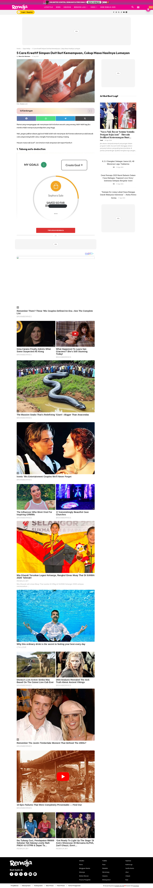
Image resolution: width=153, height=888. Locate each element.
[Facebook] (113, 12)
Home (19, 49)
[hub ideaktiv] (138, 6)
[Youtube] (124, 12)
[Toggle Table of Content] (88, 111)
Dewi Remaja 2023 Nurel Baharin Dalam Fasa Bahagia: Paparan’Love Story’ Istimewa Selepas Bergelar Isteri (118, 178)
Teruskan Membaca (56, 230)
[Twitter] (118, 12)
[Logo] (20, 7)
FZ (114, 167)
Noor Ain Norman (24, 56)
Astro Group (136, 885)
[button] (132, 7)
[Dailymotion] (126, 12)
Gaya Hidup (26, 49)
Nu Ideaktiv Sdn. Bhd (119, 885)
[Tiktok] (121, 12)
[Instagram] (116, 12)
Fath (101, 140)
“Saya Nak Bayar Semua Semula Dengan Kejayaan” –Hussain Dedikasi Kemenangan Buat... (117, 134)
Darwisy (113, 198)
